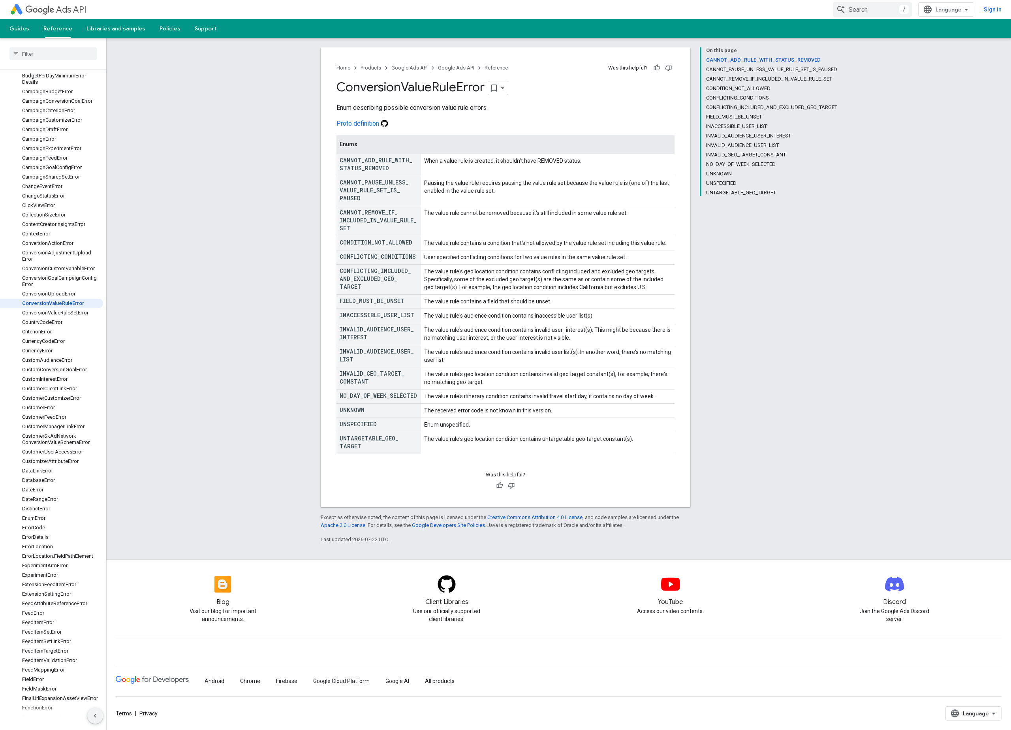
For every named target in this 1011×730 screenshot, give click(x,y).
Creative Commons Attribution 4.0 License (535, 517)
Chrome (250, 681)
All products (440, 681)
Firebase (286, 681)
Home (343, 68)
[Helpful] (657, 68)
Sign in (993, 9)
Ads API (71, 9)
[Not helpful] (669, 68)
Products (371, 68)
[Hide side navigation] (95, 716)
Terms (124, 713)
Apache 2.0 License (343, 525)
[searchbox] (53, 53)
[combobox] (872, 9)
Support (205, 28)
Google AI (397, 681)
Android (214, 681)
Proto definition (358, 123)
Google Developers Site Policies (448, 525)
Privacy (148, 713)
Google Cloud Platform (341, 681)
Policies (170, 28)
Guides (19, 28)
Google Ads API (409, 68)
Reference (57, 28)
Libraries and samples (115, 28)
